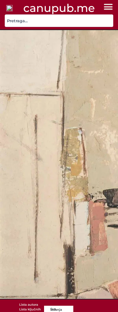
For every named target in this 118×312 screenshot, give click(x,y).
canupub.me (59, 8)
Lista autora (28, 305)
